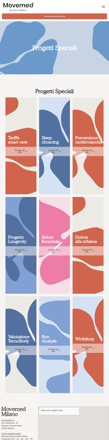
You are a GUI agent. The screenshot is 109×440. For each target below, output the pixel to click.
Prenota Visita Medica (54, 16)
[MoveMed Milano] (18, 7)
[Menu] (103, 6)
